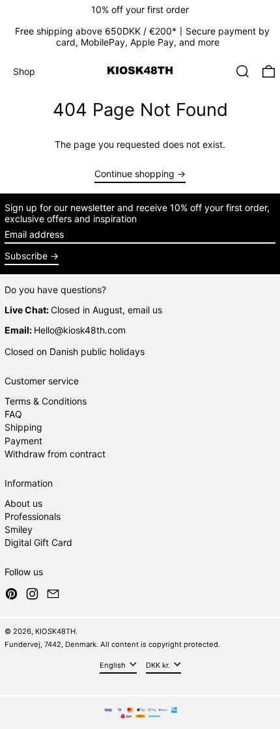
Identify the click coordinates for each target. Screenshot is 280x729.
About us (23, 503)
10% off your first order (140, 9)
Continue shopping (134, 174)
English (114, 665)
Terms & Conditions (46, 401)
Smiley (19, 529)
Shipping (23, 427)
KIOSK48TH (55, 631)
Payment (23, 440)
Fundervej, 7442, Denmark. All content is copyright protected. (112, 644)
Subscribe (26, 255)
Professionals (33, 516)
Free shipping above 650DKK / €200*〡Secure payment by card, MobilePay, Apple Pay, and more (142, 36)
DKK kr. (159, 665)
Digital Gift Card (38, 542)
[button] (242, 71)
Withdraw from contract (55, 453)
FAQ (13, 414)
